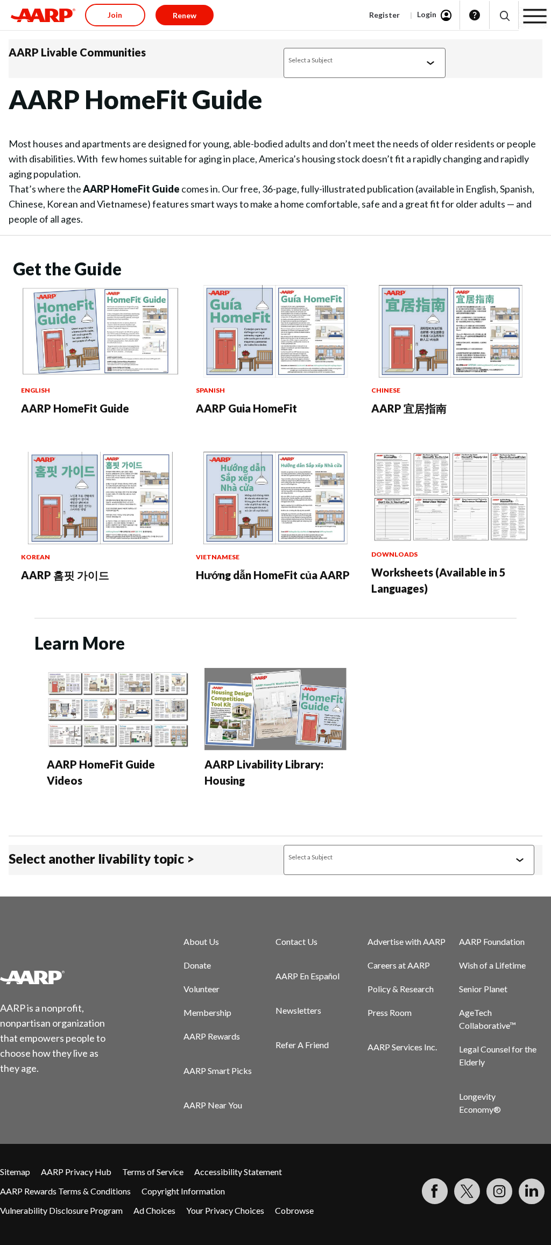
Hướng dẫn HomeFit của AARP (273, 574)
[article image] (100, 374)
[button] (504, 15)
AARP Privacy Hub (76, 1171)
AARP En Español (308, 976)
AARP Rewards (211, 1036)
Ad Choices (154, 1210)
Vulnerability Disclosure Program (61, 1210)
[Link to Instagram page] (499, 1191)
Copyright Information (183, 1191)
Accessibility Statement (238, 1171)
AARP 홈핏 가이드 (65, 574)
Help (474, 15)
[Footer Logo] (59, 977)
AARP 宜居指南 (409, 408)
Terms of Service (152, 1171)
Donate (197, 965)
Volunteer (201, 989)
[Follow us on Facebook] (435, 1191)
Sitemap (15, 1171)
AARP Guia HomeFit (246, 408)
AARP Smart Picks (217, 1070)
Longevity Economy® (480, 1102)
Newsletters (298, 1010)
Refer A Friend (302, 1045)
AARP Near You (212, 1105)
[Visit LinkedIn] (532, 1191)
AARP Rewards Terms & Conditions (65, 1191)
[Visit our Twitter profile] (467, 1191)
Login (426, 14)
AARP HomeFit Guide (75, 408)
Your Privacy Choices (225, 1210)
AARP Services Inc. (402, 1047)
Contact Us (296, 941)
